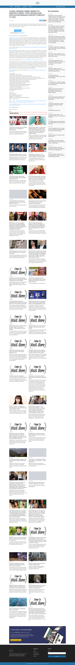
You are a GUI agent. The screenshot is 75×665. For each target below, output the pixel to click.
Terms (34, 651)
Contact (34, 656)
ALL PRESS (24, 6)
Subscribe (57, 656)
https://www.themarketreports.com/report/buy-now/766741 (32, 59)
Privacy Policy (35, 652)
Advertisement (36, 654)
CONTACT (30, 6)
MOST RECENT (17, 6)
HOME (11, 6)
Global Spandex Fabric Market (15, 37)
